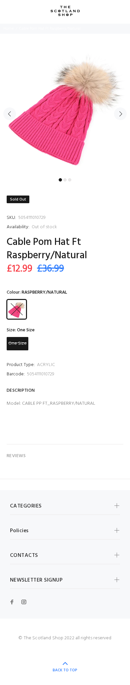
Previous (9, 113)
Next (120, 113)
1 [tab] (60, 180)
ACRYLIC (46, 365)
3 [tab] (69, 180)
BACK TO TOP (65, 670)
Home (8, 28)
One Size (17, 343)
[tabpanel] (65, 110)
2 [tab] (65, 180)
